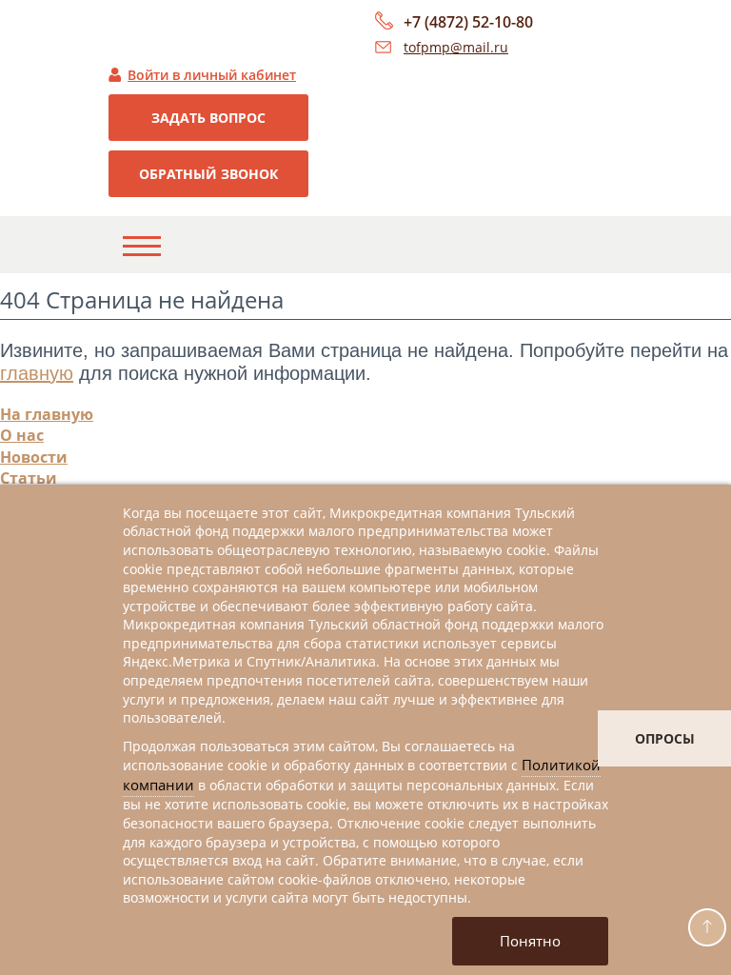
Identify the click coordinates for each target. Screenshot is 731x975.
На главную (46, 414)
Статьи (28, 478)
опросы (665, 738)
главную (36, 373)
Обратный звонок (208, 174)
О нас (22, 435)
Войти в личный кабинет (212, 75)
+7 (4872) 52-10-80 (468, 21)
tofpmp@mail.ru (456, 47)
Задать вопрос (208, 118)
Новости (34, 457)
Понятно (530, 940)
